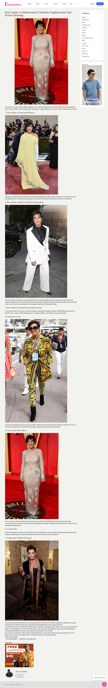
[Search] (86, 4)
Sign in (93, 3)
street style (84, 53)
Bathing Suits (85, 19)
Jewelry (84, 32)
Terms (21, 684)
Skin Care (84, 51)
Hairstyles (84, 27)
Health (83, 30)
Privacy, (18, 684)
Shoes (83, 48)
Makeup (84, 35)
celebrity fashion (86, 25)
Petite (83, 40)
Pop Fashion (85, 45)
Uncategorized (31, 639)
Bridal (83, 22)
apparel (84, 17)
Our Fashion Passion (87, 38)
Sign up (100, 3)
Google (15, 637)
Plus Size (84, 43)
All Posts (19, 675)
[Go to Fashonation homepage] (12, 4)
